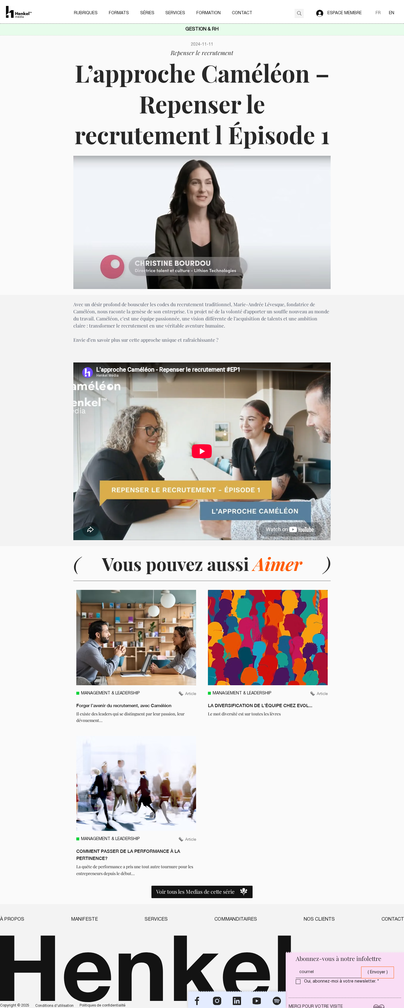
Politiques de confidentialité (102, 1005)
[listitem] (136, 657)
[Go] (299, 13)
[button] (85, 13)
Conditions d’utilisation (54, 1005)
